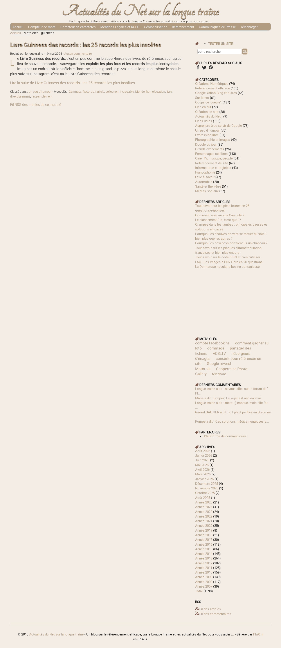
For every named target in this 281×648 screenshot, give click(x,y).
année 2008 (203, 581)
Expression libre (207, 135)
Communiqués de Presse (217, 27)
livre (169, 92)
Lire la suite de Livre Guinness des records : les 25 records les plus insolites (72, 82)
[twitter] (204, 69)
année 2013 (203, 558)
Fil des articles (210, 609)
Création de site (206, 111)
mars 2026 (203, 474)
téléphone (219, 374)
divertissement (20, 96)
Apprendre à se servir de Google (218, 125)
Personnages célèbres (211, 153)
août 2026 (202, 451)
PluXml (258, 634)
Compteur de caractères (78, 27)
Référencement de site (211, 163)
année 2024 (203, 507)
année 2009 (203, 577)
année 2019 (203, 530)
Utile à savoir (204, 177)
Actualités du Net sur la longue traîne (140, 11)
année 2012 (203, 563)
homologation (155, 92)
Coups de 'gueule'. (208, 102)
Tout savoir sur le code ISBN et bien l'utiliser (227, 257)
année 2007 (203, 586)
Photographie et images (212, 139)
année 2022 (203, 516)
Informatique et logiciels (213, 167)
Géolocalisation (155, 27)
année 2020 (203, 525)
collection (112, 92)
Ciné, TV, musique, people (214, 158)
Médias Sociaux (206, 191)
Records (88, 92)
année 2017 (203, 539)
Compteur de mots (42, 27)
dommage (215, 348)
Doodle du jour (206, 144)
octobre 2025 (205, 493)
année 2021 (203, 521)
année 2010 (203, 572)
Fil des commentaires (215, 614)
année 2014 (203, 553)
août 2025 (202, 497)
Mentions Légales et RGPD (119, 27)
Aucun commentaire (78, 54)
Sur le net (202, 97)
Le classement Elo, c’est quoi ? (218, 219)
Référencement (183, 27)
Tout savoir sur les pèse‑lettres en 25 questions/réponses (222, 207)
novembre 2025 (206, 488)
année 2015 (203, 549)
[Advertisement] (233, 299)
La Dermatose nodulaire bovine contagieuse (227, 266)
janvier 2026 (204, 479)
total (199, 591)
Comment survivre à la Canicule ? (219, 215)
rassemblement (41, 96)
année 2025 (203, 502)
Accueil (18, 27)
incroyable (127, 92)
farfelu (99, 92)
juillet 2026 (203, 455)
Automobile (203, 181)
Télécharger (249, 27)
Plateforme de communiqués (225, 436)
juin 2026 (202, 460)
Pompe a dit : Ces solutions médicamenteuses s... (232, 421)
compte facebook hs (212, 343)
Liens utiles (203, 121)
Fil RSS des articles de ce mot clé (35, 104)
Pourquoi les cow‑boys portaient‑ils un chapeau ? (231, 243)
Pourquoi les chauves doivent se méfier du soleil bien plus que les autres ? (230, 236)
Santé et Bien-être (208, 186)
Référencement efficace (212, 88)
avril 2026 (202, 469)
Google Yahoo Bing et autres (216, 93)
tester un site (220, 43)
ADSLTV (219, 353)
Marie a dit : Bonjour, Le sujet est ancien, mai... (229, 398)
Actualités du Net (208, 116)
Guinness (75, 92)
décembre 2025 (206, 483)
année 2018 (203, 535)
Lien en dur (203, 107)
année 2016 (203, 544)
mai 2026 (202, 465)
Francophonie (205, 172)
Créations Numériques (211, 83)
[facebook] (198, 69)
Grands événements (209, 149)
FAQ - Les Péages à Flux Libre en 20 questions (229, 262)
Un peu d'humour (40, 92)
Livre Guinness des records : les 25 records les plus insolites (85, 45)
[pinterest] (210, 69)
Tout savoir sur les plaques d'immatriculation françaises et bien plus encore (228, 250)
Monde (140, 92)
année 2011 (203, 567)
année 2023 (203, 511)
